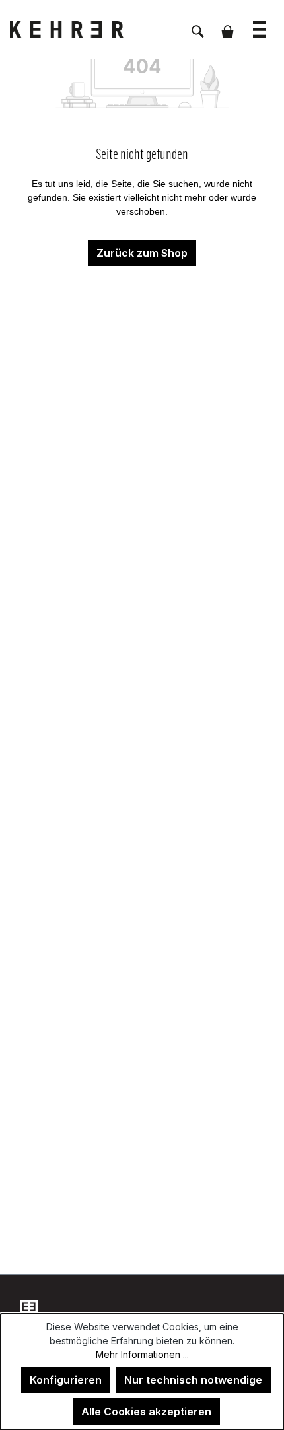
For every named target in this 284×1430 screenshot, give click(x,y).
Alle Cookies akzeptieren (146, 1411)
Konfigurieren (66, 1379)
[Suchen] (198, 24)
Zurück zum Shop (142, 252)
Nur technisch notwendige (193, 1379)
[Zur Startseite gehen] (76, 29)
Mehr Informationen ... (142, 1354)
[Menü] (259, 23)
